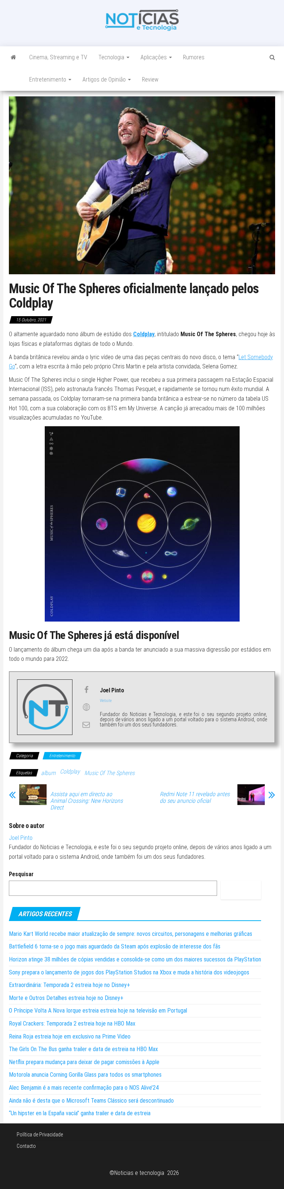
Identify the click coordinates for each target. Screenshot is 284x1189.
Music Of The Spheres (109, 772)
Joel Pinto (21, 837)
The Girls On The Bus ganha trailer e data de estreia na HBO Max (83, 1049)
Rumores (193, 57)
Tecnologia (112, 57)
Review (150, 79)
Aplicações (154, 57)
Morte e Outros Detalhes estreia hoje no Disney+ (66, 997)
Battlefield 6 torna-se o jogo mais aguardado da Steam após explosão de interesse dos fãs (114, 946)
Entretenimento (48, 79)
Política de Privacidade (40, 1134)
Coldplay (144, 334)
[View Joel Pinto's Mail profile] (86, 724)
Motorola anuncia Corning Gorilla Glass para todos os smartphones (85, 1074)
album (48, 772)
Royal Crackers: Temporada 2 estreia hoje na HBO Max (72, 1023)
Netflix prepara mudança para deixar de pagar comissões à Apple (84, 1062)
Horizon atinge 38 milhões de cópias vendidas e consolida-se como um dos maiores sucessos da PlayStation (135, 959)
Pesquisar (21, 874)
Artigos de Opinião (104, 79)
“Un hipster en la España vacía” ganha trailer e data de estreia (80, 1113)
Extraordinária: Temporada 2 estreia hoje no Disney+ (69, 984)
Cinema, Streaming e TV (58, 57)
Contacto (26, 1146)
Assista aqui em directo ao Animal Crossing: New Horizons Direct (86, 801)
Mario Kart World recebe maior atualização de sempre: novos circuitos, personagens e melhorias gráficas (130, 933)
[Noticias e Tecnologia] (13, 57)
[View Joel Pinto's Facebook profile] (86, 689)
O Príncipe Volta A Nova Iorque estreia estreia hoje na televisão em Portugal (98, 1010)
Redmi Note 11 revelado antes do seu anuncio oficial (195, 797)
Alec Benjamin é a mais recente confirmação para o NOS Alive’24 (84, 1087)
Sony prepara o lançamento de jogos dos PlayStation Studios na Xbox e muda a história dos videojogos (129, 972)
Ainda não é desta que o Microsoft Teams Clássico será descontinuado (91, 1100)
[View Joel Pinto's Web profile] (86, 707)
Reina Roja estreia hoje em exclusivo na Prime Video (70, 1036)
